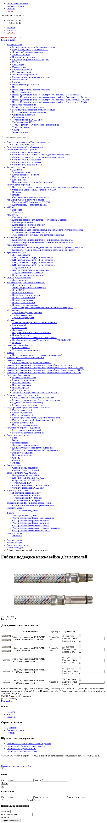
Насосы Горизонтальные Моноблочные (31, 90)
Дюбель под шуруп (21, 255)
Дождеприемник (20, 280)
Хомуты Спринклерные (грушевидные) (31, 270)
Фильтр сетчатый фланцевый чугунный (31, 530)
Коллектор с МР (20, 217)
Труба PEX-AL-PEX (21, 483)
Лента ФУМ (18, 290)
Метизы (16, 82)
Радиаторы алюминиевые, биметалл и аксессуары (36, 400)
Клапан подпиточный (22, 412)
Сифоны (16, 458)
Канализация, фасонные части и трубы (30, 59)
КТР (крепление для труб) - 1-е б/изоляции (32, 257)
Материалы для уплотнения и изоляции (31, 77)
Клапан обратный (20, 177)
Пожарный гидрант (21, 385)
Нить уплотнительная (22, 292)
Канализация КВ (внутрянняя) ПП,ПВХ (31, 202)
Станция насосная (21, 347)
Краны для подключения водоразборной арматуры (36, 450)
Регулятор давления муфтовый (27, 430)
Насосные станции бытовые (25, 84)
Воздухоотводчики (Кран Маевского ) (30, 49)
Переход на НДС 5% (11, 37)
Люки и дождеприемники (24, 74)
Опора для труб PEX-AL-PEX (26, 480)
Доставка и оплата (15, 6)
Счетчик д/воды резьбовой (25, 468)
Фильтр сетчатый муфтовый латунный (30, 520)
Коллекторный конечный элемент (28, 225)
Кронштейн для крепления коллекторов (31, 232)
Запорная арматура (21, 54)
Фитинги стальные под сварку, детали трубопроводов (38, 157)
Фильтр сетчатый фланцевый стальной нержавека (36, 528)
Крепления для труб (21, 72)
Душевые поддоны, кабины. (25, 445)
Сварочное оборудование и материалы (30, 197)
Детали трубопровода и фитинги (28, 52)
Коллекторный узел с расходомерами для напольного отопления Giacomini (47, 230)
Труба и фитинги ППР (23, 122)
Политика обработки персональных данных (28, 746)
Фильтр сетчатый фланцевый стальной (30, 525)
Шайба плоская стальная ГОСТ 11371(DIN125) (34, 337)
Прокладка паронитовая (23, 297)
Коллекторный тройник (23, 227)
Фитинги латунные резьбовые (26, 152)
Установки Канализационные (26, 350)
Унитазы (16, 463)
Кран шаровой (19, 180)
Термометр (17, 212)
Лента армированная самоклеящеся (29, 287)
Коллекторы (18, 64)
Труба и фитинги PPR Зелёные (27, 498)
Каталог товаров (14, 44)
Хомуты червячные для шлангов (27, 272)
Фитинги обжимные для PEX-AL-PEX (30, 485)
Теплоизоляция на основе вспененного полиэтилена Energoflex (42, 307)
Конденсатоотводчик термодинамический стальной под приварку (43, 250)
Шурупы (16, 342)
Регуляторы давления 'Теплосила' (28, 433)
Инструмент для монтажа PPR (26, 493)
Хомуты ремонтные (21, 267)
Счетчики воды (19, 117)
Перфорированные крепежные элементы (31, 332)
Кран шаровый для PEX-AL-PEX (28, 478)
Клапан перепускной (22, 410)
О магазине (12, 728)
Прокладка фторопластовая (25, 305)
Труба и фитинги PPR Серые (26, 500)
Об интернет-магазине (17, 3)
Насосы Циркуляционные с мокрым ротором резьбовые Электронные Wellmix (49, 102)
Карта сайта (6, 701)
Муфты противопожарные (24, 380)
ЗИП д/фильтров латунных (25, 515)
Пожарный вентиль (21, 382)
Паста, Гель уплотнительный (26, 295)
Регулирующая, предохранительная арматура (33, 110)
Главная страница (15, 540)
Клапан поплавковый (22, 415)
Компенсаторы (19, 67)
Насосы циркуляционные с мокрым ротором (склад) (37, 355)
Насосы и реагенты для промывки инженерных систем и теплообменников (48, 187)
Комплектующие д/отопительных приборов (33, 397)
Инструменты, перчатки (23, 57)
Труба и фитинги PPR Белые (26, 495)
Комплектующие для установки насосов (31, 362)
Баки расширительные (23, 144)
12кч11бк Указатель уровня (25, 510)
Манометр (17, 210)
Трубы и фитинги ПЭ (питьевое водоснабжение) (35, 125)
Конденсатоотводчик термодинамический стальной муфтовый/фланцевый (47, 247)
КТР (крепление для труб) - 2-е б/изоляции (32, 262)
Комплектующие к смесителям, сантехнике (33, 448)
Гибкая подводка (20, 443)
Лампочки (17, 535)
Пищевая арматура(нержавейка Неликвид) (32, 182)
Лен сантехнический (22, 285)
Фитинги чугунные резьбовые (26, 162)
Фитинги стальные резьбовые (26, 160)
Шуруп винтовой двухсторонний (28, 275)
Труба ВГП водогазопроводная (27, 312)
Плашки (16, 195)
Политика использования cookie (22, 751)
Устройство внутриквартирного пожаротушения (35, 392)
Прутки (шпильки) (21, 335)
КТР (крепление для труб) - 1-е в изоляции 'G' (34, 260)
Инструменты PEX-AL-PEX (25, 475)
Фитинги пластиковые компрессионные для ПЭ (35, 505)
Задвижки (17, 170)
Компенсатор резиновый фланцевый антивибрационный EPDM (43, 242)
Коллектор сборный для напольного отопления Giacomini (39, 220)
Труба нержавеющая (22, 315)
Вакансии (11, 717)
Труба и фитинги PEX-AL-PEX (27, 120)
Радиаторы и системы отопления (28, 107)
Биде (14, 438)
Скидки (10, 11)
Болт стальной (19, 325)
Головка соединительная (24, 377)
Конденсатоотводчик (22, 69)
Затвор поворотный (21, 172)
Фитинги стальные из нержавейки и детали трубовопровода (41, 154)
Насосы (16, 87)
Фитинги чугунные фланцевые (27, 165)
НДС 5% (11, 32)
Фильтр (15, 130)
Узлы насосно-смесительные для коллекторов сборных (38, 235)
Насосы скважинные (22, 92)
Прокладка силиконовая (23, 302)
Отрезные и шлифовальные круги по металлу (34, 190)
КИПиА (16, 62)
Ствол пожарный (20, 390)
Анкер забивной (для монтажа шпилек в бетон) (34, 322)
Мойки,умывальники (22, 453)
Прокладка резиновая (22, 300)
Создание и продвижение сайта (16, 766)
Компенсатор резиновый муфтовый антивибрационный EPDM (42, 240)
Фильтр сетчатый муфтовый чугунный (30, 523)
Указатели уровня (20, 127)
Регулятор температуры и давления (29, 112)
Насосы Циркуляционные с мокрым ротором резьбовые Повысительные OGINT (50, 100)
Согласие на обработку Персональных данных (29, 743)
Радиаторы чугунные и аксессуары (29, 405)
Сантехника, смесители (23, 115)
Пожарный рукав (20, 387)
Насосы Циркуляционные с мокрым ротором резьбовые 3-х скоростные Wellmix (50, 97)
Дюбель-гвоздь (19, 330)
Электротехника (20, 132)
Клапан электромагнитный (25, 425)
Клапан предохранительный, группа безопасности (36, 418)
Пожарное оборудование (24, 105)
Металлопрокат (19, 79)
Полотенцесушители (22, 455)
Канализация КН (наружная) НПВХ (29, 205)
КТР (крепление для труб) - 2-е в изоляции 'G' (34, 265)
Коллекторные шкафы (22, 222)
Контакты (11, 30)
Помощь (11, 8)
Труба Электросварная (23, 317)
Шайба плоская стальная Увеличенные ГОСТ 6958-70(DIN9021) (42, 340)
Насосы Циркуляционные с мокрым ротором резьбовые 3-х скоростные (46, 95)
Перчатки (16, 192)
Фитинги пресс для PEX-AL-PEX (28, 488)
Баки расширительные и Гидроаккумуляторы (33, 47)
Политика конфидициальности (21, 748)
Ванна (15, 440)
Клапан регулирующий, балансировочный (32, 420)
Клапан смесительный (23, 423)
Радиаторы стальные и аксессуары (28, 402)
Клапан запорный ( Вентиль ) (26, 175)
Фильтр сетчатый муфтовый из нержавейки (33, 518)
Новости (11, 27)
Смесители (17, 460)
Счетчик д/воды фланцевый (25, 470)
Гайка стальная (19, 327)
